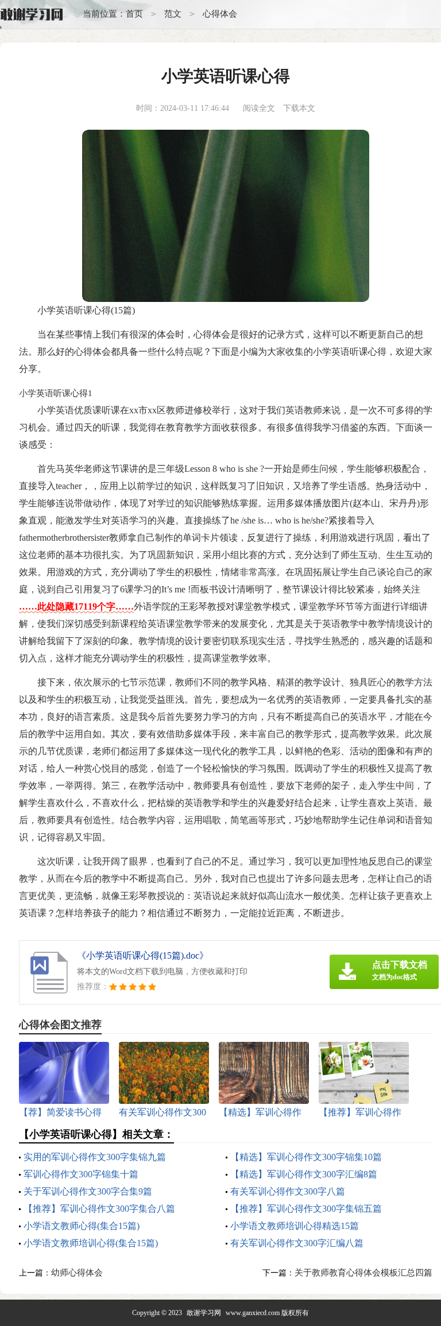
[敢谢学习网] (31, 14)
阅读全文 (259, 108)
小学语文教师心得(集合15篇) (82, 1226)
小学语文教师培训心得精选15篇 (294, 1226)
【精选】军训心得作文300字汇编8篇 (303, 1174)
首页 (134, 13)
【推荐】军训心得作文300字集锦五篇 (306, 1208)
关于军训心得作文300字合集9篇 (88, 1191)
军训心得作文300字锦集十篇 (81, 1174)
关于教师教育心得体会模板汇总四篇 (363, 1272)
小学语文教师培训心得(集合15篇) (91, 1243)
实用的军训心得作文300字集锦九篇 (95, 1157)
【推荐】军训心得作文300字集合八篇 (99, 1208)
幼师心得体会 (77, 1272)
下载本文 (299, 108)
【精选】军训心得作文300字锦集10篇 (306, 1157)
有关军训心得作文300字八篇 (287, 1191)
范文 (172, 13)
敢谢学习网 (204, 1313)
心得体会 (220, 13)
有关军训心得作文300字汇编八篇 (296, 1243)
